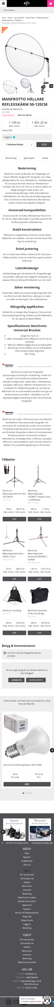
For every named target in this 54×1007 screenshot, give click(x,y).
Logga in (16, 680)
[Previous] (3, 832)
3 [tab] (28, 793)
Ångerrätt (27, 916)
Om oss (27, 864)
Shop (10, 17)
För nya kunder (27, 874)
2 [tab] (25, 793)
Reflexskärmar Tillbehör (12, 20)
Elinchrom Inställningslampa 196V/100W (23, 764)
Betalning (27, 893)
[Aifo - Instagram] (5, 1002)
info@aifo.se (31, 973)
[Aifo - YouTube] (12, 1002)
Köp (44, 144)
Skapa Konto (27, 920)
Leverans (27, 889)
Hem (27, 853)
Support (27, 909)
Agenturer (27, 905)
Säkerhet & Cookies (27, 897)
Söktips (27, 882)
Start (4, 17)
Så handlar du (27, 878)
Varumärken (19, 17)
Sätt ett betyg (25, 115)
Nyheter (27, 857)
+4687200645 (31, 977)
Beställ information (27, 901)
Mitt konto (27, 886)
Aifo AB (27, 969)
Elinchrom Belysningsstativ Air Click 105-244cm (14, 493)
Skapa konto (36, 680)
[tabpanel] (27, 750)
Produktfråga (15, 144)
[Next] (51, 86)
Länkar (45, 158)
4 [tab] (30, 793)
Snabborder (27, 861)
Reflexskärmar (42, 17)
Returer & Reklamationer (27, 912)
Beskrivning (11, 158)
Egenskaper (29, 158)
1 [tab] (23, 793)
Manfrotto (30, 17)
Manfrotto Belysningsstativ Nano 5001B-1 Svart (13, 553)
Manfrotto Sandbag (12, 610)
